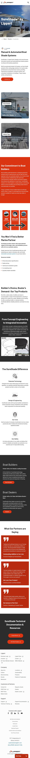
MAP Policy (3, 691)
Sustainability (18, 672)
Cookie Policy (15, 726)
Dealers (17, 689)
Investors (3, 658)
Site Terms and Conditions (15, 719)
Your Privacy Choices (15, 732)
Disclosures (15, 723)
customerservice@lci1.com (15, 742)
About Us (3, 670)
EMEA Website (18, 661)
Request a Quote (19, 687)
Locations (17, 670)
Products (17, 674)
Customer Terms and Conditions (15, 730)
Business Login (5, 656)
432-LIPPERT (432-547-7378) (15, 745)
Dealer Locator (18, 691)
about (5, 39)
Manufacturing (4, 674)
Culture (2, 672)
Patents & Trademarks (20, 677)
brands (10, 39)
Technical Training (5, 704)
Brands (2, 677)
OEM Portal (4, 689)
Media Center (4, 694)
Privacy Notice (15, 721)
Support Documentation (21, 701)
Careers (17, 658)
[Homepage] (8, 2)
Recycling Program (15, 728)
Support (3, 701)
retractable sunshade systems (8, 254)
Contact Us (3, 687)
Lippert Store (18, 656)
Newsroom (3, 679)
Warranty (17, 704)
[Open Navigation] (2, 2)
